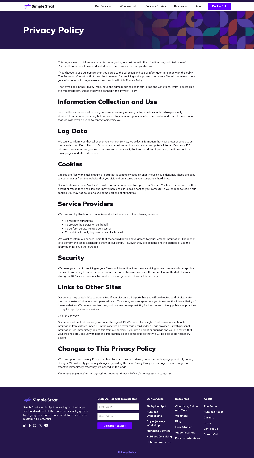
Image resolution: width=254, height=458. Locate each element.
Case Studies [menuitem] (183, 427)
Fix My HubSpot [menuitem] (156, 406)
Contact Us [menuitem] (211, 428)
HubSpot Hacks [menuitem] (213, 411)
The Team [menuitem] (210, 406)
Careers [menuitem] (209, 417)
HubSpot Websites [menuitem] (159, 442)
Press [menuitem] (207, 423)
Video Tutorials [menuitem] (185, 432)
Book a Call (219, 6)
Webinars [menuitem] (181, 415)
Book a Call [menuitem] (211, 434)
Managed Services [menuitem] (159, 430)
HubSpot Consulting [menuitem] (159, 436)
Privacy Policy (127, 452)
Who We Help (128, 6)
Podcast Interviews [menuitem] (187, 438)
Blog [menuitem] (178, 421)
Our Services (103, 6)
